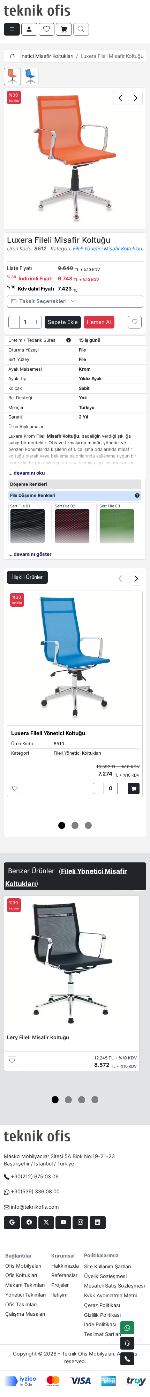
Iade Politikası (100, 1324)
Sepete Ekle (63, 322)
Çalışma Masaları (25, 1314)
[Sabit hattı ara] (127, 1358)
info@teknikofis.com (35, 1207)
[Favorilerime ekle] (135, 322)
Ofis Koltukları (21, 1275)
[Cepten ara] (127, 1343)
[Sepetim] (64, 29)
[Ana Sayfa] (12, 56)
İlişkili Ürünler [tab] (27, 577)
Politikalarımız (101, 1255)
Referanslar (64, 1275)
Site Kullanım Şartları (107, 1266)
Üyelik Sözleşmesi (105, 1276)
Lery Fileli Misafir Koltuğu (38, 1037)
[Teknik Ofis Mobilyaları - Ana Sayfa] (37, 10)
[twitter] (46, 1222)
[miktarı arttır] (36, 322)
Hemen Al (99, 322)
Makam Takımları (25, 1285)
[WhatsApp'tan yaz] (127, 1327)
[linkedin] (97, 1222)
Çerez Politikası (102, 1305)
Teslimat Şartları (102, 1334)
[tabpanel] (75, 701)
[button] (136, 579)
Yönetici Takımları (25, 1295)
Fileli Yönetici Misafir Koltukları (38, 56)
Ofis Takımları (21, 1304)
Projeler (60, 1285)
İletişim (59, 1295)
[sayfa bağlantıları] (12, 29)
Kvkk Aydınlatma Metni (110, 1295)
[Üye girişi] (29, 29)
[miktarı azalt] (14, 322)
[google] (12, 1222)
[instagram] (80, 1222)
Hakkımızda (65, 1266)
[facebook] (29, 1222)
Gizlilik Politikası (102, 1315)
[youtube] (63, 1222)
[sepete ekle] (134, 788)
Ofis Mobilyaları (23, 1266)
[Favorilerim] (47, 29)
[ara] (81, 29)
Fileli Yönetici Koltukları (77, 753)
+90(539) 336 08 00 (35, 1191)
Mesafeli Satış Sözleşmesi (114, 1286)
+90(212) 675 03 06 (35, 1176)
